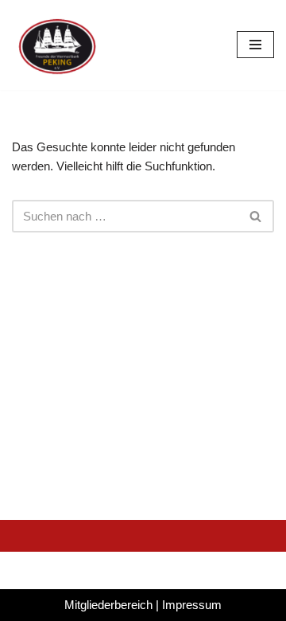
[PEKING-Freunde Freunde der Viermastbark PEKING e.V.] (59, 45)
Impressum (192, 604)
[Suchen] (256, 216)
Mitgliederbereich (108, 604)
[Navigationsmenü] (255, 44)
